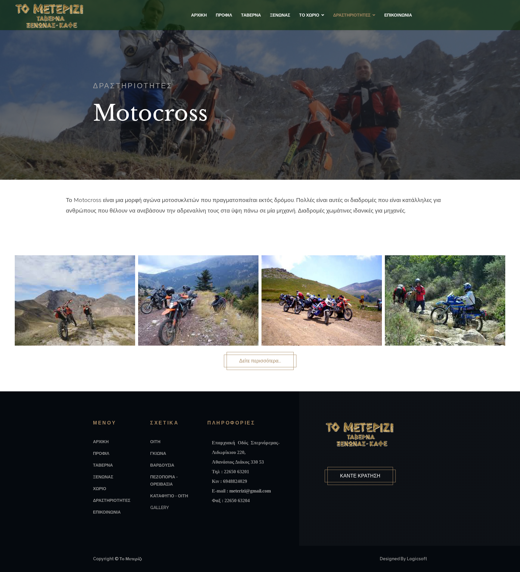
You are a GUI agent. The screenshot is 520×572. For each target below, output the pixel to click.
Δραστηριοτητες (111, 500)
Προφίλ (224, 15)
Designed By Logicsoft (403, 558)
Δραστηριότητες (351, 15)
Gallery (159, 507)
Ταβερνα (103, 465)
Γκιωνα (158, 453)
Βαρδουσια (162, 465)
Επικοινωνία (398, 15)
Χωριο (99, 488)
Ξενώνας (280, 15)
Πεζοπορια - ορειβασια (164, 480)
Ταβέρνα (251, 15)
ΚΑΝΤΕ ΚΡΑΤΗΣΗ (360, 476)
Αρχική (199, 15)
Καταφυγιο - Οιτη (169, 495)
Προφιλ (101, 453)
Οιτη (155, 441)
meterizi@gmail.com (250, 490)
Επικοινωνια (107, 512)
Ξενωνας (103, 476)
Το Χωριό (309, 15)
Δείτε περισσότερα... (260, 361)
